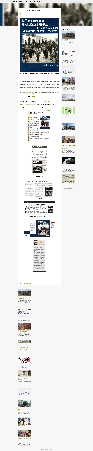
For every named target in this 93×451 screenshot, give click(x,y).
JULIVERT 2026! (20, 314)
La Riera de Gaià (41, 93)
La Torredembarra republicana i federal (38, 89)
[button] (20, 13)
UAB (39, 101)
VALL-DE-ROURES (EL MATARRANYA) (68, 101)
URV (49, 103)
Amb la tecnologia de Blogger (47, 449)
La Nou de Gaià (29, 93)
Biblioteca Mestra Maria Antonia (27, 103)
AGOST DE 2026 (64, 73)
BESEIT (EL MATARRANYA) (66, 131)
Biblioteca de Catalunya (41, 103)
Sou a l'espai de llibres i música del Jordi (27, 2)
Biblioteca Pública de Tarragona (50, 101)
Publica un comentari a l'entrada (25, 283)
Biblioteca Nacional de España (31, 104)
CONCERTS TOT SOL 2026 (66, 85)
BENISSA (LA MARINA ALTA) (22, 425)
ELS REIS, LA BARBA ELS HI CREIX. (23, 347)
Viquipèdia (32, 96)
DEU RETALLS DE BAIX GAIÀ (66, 114)
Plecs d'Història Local (28, 92)
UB (35, 101)
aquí (46, 107)
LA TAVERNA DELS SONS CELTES (23, 331)
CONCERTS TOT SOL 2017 (22, 364)
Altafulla (35, 93)
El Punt (40, 92)
